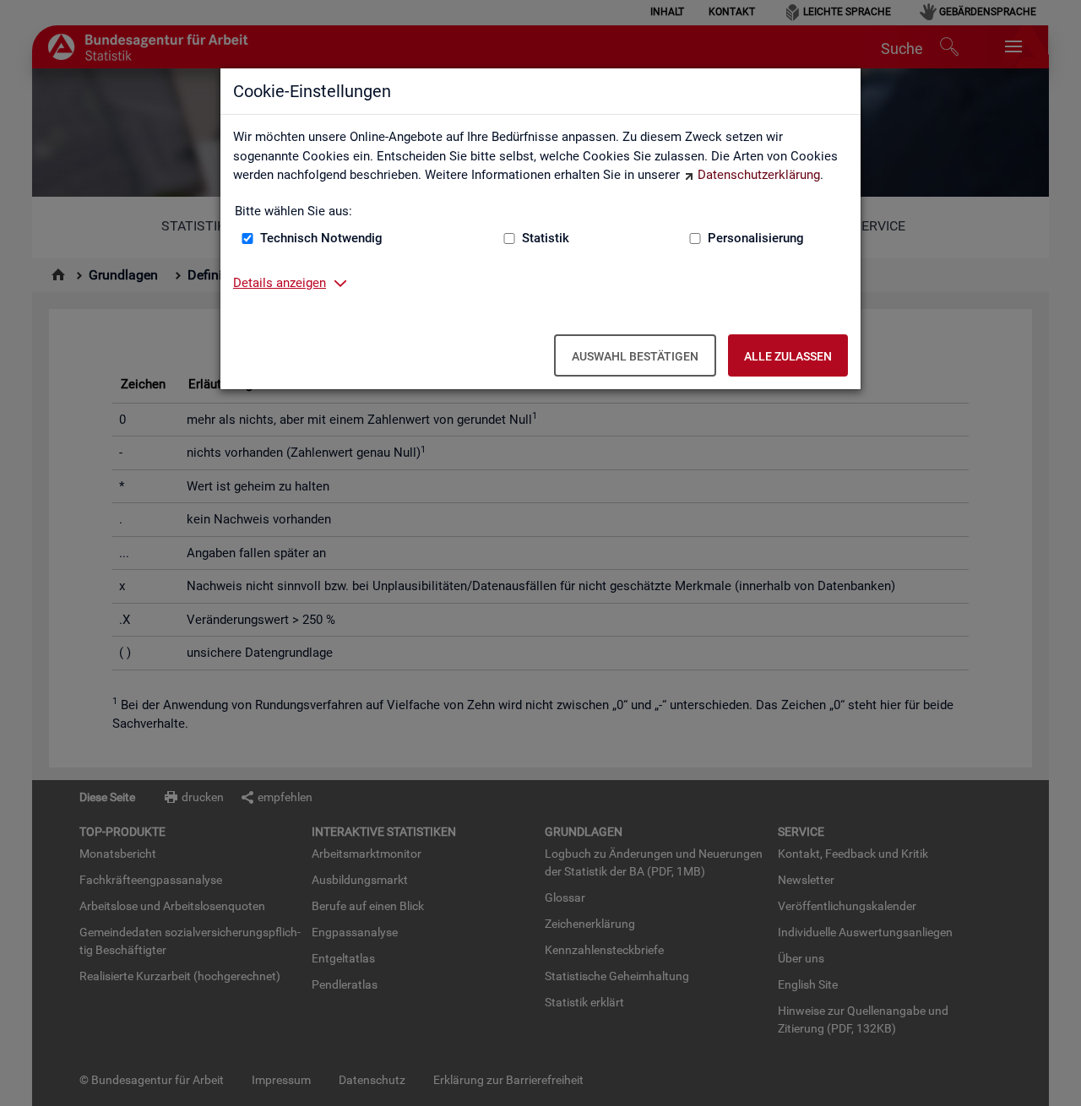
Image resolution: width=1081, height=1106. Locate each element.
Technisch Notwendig (321, 238)
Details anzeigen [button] (279, 282)
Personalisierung (756, 238)
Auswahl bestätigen (635, 356)
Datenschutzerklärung (759, 174)
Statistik (545, 238)
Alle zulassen (788, 356)
